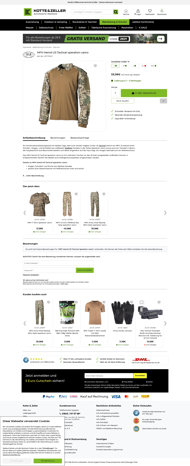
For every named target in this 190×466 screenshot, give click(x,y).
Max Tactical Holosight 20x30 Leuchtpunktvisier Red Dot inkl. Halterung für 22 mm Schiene (150, 334)
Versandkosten (66, 443)
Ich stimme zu (47, 461)
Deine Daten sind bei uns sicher (154, 429)
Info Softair (101, 419)
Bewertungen (57, 138)
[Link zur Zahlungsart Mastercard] (126, 396)
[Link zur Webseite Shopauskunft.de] (136, 413)
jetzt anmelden (85, 270)
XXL (153, 66)
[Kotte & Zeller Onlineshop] (45, 12)
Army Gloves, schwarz (122, 331)
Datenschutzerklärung (11, 455)
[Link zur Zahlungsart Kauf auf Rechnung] (94, 396)
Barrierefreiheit (66, 425)
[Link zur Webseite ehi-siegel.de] (136, 420)
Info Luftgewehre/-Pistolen (107, 416)
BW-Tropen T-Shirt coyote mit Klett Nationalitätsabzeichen (95, 333)
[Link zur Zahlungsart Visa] (115, 396)
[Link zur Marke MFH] (29, 54)
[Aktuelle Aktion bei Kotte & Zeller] (95, 38)
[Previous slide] (24, 213)
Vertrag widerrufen (68, 453)
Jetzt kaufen (122, 101)
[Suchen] (115, 12)
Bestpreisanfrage (79, 138)
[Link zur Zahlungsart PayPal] (49, 396)
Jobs (25, 416)
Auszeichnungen (103, 447)
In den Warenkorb (145, 93)
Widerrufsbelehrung (68, 450)
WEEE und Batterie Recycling (109, 428)
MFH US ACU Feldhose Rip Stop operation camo (67, 224)
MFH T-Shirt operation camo (40, 223)
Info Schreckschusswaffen (107, 413)
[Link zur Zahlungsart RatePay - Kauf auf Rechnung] (74, 396)
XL (143, 66)
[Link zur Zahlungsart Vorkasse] (136, 396)
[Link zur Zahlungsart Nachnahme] (145, 396)
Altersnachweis (103, 410)
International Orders (105, 443)
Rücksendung (66, 447)
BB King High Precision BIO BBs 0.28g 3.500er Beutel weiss (67, 333)
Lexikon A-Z (65, 428)
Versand (136, 75)
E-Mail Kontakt (66, 422)
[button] (32, 22)
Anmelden (141, 375)
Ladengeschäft (29, 413)
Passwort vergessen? (31, 275)
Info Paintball (102, 422)
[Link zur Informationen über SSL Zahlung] (136, 428)
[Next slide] (165, 213)
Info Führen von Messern (107, 425)
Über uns (27, 410)
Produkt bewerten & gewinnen (109, 450)
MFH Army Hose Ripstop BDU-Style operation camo (94, 224)
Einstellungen (17, 461)
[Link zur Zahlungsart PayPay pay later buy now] (63, 396)
